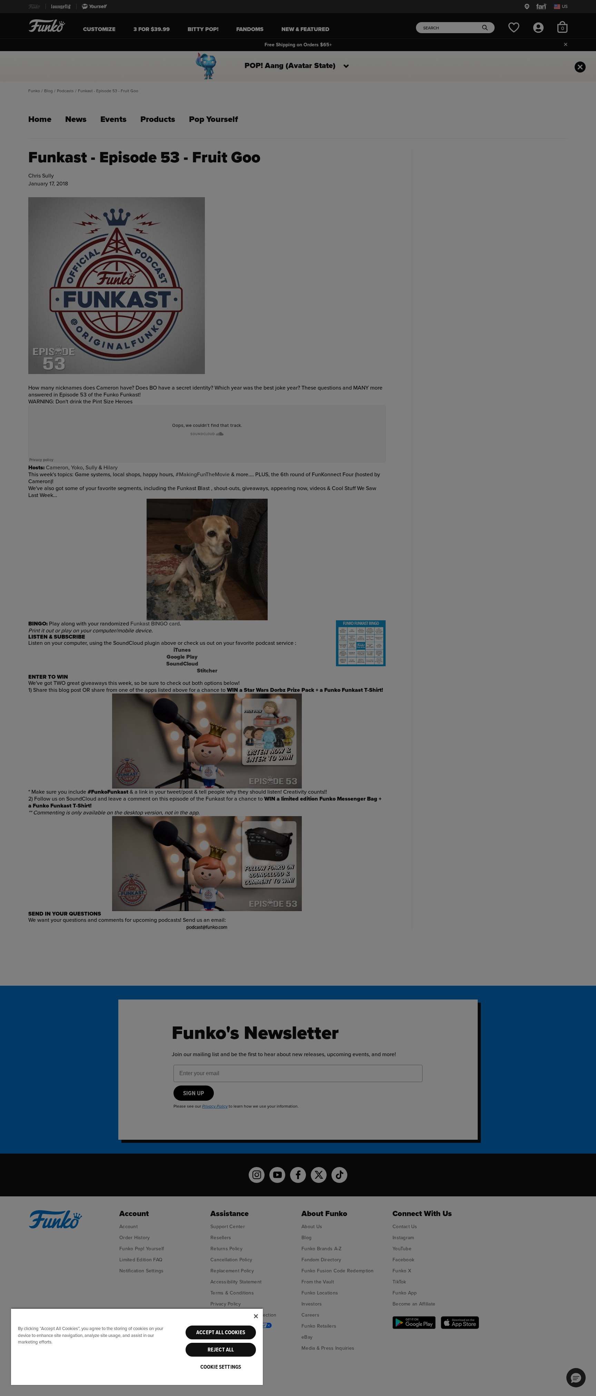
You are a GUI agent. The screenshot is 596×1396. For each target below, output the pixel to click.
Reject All (221, 1349)
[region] (137, 1346)
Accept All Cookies (220, 1332)
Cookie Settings (220, 1367)
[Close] (256, 1316)
